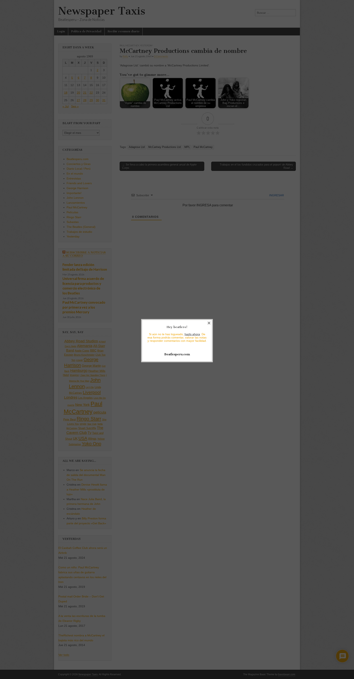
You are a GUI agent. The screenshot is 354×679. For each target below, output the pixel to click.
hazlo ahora (192, 334)
